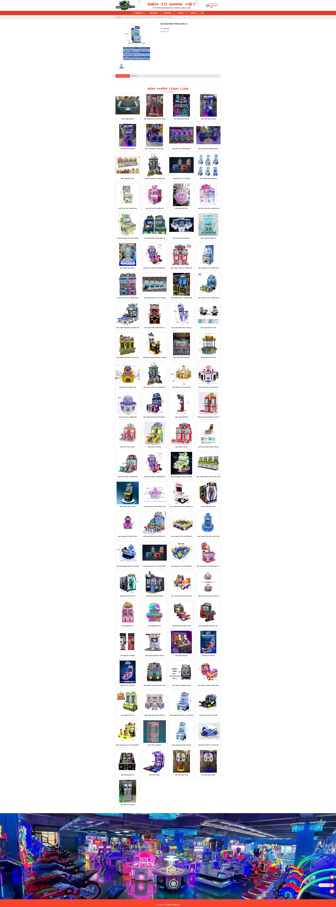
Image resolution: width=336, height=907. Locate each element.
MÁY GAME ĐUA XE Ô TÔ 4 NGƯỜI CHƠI (154, 298)
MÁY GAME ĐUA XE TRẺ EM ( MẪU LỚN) (154, 119)
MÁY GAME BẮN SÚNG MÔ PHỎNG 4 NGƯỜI (154, 417)
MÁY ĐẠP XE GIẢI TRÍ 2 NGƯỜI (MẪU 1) (154, 387)
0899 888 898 (213, 6)
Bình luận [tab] (134, 76)
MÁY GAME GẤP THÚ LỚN (181, 357)
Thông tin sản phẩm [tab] (123, 76)
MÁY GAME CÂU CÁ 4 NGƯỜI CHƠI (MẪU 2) (208, 298)
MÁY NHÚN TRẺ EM (181, 447)
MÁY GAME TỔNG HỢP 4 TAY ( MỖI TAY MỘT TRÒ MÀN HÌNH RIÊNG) (208, 536)
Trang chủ (139, 13)
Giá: (161, 29)
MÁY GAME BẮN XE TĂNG (208, 328)
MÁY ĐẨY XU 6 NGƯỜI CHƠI (127, 387)
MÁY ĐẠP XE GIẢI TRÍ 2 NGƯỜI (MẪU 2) (154, 268)
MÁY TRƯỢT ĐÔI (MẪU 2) (208, 238)
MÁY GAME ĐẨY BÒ (128, 119)
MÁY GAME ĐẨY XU (128, 626)
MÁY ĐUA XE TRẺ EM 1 (208, 656)
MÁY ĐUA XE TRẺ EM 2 (127, 685)
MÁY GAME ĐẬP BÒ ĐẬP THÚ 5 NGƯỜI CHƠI (127, 536)
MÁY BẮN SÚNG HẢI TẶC (127, 596)
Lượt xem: (163, 31)
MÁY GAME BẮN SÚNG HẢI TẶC (208, 626)
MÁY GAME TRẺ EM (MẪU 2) (208, 178)
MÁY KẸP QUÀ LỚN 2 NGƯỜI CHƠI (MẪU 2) (208, 208)
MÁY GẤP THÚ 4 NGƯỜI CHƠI (154, 208)
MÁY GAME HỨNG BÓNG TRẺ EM (155, 715)
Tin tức (193, 13)
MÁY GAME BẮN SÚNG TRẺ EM (181, 745)
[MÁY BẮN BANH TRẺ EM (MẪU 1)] (121, 66)
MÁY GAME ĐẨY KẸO (181, 208)
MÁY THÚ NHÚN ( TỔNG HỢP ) (154, 149)
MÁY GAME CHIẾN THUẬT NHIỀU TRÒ (208, 477)
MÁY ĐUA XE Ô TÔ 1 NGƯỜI (181, 178)
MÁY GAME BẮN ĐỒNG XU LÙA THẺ (128, 357)
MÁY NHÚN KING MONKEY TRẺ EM (208, 417)
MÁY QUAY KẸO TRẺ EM (208, 119)
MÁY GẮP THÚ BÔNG (154, 745)
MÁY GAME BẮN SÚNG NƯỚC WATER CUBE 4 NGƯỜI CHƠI (154, 536)
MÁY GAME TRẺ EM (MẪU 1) (181, 238)
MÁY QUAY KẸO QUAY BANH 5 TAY (154, 506)
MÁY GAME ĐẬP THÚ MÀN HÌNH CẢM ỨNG (208, 566)
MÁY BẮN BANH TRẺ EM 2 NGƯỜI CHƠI (181, 477)
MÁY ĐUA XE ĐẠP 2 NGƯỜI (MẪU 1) (154, 477)
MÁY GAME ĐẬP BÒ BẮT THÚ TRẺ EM (181, 715)
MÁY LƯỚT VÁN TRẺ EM (127, 447)
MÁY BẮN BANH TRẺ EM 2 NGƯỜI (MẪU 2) (127, 238)
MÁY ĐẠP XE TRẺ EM (154, 447)
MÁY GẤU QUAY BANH (208, 775)
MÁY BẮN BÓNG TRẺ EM (181, 119)
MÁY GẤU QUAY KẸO (181, 775)
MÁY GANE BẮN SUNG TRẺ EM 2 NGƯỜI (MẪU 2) (155, 328)
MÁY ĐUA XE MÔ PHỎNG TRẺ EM (208, 447)
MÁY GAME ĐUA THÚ (127, 178)
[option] (168, 856)
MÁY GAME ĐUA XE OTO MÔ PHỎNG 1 (127, 745)
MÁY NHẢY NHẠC (154, 775)
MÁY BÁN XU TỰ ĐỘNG (128, 656)
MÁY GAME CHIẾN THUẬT (128, 506)
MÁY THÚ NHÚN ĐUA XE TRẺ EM (181, 596)
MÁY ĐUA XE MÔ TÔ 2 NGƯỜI (208, 715)
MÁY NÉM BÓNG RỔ (181, 656)
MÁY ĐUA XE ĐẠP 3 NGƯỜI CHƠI (127, 477)
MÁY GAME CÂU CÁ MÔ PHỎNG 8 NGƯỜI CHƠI (181, 536)
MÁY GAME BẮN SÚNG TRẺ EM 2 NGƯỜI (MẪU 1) (181, 328)
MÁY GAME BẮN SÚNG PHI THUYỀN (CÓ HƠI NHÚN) (128, 566)
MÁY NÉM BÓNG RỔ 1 (127, 775)
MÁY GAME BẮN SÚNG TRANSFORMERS (208, 507)
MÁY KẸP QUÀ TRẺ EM (128, 149)
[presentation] (116, 66)
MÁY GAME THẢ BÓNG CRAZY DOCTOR (181, 686)
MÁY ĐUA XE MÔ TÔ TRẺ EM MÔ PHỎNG (208, 745)
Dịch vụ (180, 13)
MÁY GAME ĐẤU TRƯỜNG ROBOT (208, 149)
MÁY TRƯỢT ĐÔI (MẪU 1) (127, 268)
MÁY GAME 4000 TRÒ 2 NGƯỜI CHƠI (181, 506)
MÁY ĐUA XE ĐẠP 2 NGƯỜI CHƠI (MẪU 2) (154, 179)
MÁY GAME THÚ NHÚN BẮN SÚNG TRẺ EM (208, 686)
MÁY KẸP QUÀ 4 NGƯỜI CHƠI (127, 417)
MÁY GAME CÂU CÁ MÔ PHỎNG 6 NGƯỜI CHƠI (181, 566)
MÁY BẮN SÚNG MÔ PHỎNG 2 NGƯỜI (154, 357)
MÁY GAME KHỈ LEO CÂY (208, 357)
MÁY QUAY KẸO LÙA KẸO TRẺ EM (208, 596)
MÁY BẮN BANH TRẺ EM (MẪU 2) (154, 238)
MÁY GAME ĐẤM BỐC (181, 417)
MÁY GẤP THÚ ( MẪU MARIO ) (181, 149)
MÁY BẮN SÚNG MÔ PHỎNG (154, 596)
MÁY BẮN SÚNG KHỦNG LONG (181, 626)
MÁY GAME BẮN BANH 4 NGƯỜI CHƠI (127, 328)
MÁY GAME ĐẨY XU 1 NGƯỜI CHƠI (208, 268)
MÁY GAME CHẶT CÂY (127, 715)
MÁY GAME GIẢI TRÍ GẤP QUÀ (181, 387)
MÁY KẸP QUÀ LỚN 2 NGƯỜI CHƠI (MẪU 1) (127, 298)
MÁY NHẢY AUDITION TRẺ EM (154, 656)
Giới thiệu (153, 13)
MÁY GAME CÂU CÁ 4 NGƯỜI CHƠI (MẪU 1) (181, 298)
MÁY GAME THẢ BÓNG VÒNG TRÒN (155, 685)
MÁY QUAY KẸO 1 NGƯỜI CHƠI (128, 208)
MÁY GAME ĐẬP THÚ (154, 626)
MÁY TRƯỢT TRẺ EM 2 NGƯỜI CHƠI (181, 268)
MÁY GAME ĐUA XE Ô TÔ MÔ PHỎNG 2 (154, 566)
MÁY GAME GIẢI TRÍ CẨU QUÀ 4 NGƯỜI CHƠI (208, 387)
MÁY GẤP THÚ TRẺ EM (128, 805)
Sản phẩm (167, 13)
